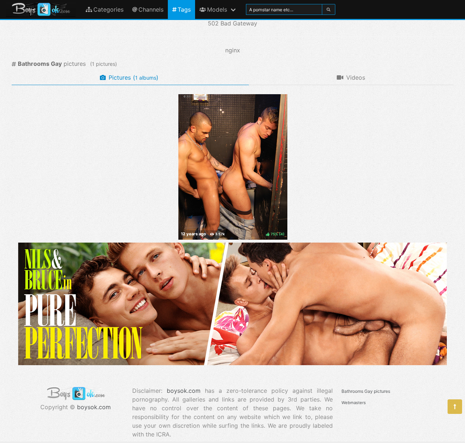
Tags (184, 9)
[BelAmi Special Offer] (232, 363)
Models (217, 9)
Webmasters (353, 402)
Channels (150, 9)
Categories (108, 9)
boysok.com (94, 407)
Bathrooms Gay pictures (365, 391)
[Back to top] (455, 406)
